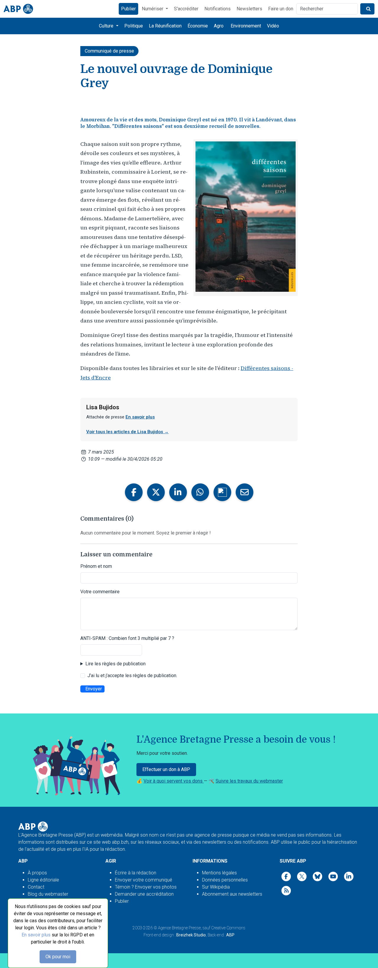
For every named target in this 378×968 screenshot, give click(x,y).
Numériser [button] (153, 9)
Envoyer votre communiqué (143, 880)
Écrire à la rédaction (135, 873)
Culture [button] (107, 26)
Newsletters (249, 9)
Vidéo (273, 26)
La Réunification (165, 26)
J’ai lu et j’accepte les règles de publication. (132, 675)
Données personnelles (225, 880)
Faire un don (280, 9)
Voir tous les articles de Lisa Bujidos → (127, 431)
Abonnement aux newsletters (232, 894)
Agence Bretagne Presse (179, 927)
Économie (198, 26)
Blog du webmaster (48, 894)
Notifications (217, 9)
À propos (37, 873)
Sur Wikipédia (216, 887)
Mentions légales (219, 873)
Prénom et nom (96, 566)
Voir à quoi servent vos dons (174, 781)
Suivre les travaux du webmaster (249, 781)
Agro (219, 26)
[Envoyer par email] (244, 492)
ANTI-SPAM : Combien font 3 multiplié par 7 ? (127, 638)
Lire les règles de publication (115, 663)
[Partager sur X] (156, 492)
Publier (128, 9)
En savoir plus (36, 935)
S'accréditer (186, 9)
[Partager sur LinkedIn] (178, 492)
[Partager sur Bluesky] (222, 492)
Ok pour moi (57, 956)
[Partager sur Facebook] (134, 492)
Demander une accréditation (144, 894)
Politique (133, 26)
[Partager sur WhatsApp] (200, 492)
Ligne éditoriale (43, 880)
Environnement (246, 26)
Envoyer (93, 689)
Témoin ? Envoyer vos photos (146, 887)
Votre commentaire (100, 591)
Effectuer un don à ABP (166, 769)
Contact (36, 887)
